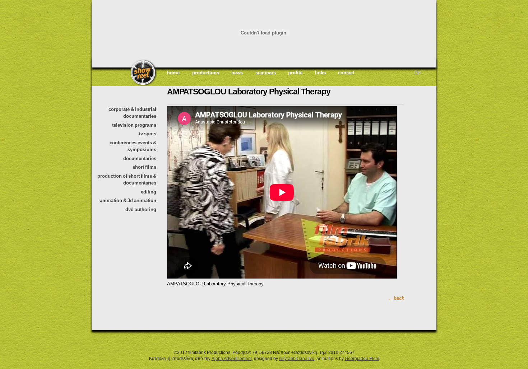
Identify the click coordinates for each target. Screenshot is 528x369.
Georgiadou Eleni (362, 358)
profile (295, 72)
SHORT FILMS (144, 167)
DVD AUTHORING (140, 209)
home (173, 72)
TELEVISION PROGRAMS (134, 125)
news (237, 72)
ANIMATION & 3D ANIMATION (128, 200)
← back (396, 298)
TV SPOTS (147, 133)
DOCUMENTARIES (139, 158)
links (320, 72)
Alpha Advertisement (232, 358)
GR (417, 72)
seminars (265, 72)
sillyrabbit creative (296, 358)
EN (428, 72)
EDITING (148, 192)
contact (346, 72)
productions (205, 72)
